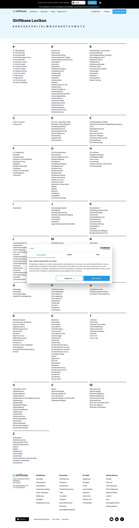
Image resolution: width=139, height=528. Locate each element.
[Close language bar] (100, 3)
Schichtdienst (56, 327)
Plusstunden (55, 303)
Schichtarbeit (55, 324)
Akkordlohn (55, 64)
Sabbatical (54, 320)
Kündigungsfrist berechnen (99, 233)
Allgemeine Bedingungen (42, 519)
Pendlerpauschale (57, 289)
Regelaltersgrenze (19, 327)
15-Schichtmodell (19, 53)
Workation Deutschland (98, 407)
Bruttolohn (93, 76)
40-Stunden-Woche (20, 71)
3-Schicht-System (19, 64)
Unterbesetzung (18, 391)
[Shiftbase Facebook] (122, 519)
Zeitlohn (15, 447)
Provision (54, 305)
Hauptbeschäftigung (96, 155)
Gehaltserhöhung (57, 166)
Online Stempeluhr (42, 493)
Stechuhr (54, 361)
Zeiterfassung (40, 482)
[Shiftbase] (19, 11)
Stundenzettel (56, 379)
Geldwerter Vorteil (57, 182)
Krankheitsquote (95, 219)
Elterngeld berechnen (97, 129)
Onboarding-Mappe (19, 294)
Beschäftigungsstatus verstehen (101, 55)
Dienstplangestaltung (58, 126)
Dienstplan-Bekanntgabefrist (61, 124)
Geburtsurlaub (56, 155)
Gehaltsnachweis (57, 171)
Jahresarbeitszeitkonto (59, 208)
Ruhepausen (17, 343)
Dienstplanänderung (58, 129)
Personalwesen (56, 298)
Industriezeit (17, 208)
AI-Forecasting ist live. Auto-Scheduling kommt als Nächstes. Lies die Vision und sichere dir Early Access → (69, 7)
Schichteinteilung (57, 329)
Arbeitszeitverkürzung (58, 110)
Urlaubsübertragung (19, 418)
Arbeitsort (54, 82)
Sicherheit (62, 506)
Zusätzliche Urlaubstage (21, 460)
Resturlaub (16, 333)
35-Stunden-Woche (19, 66)
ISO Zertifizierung (112, 489)
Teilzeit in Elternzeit (96, 329)
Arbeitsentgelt (56, 73)
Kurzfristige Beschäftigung (99, 231)
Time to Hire (94, 338)
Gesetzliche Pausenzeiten (60, 184)
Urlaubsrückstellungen (20, 409)
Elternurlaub (94, 131)
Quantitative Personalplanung (100, 294)
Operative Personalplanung (22, 296)
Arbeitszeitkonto (57, 98)
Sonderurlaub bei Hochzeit (60, 347)
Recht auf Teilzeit (19, 324)
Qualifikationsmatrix (96, 289)
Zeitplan (15, 449)
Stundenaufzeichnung (58, 370)
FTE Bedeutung (18, 152)
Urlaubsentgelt (18, 403)
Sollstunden (55, 340)
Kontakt (108, 479)
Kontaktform (95, 11)
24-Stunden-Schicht (20, 62)
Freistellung (17, 168)
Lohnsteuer (17, 270)
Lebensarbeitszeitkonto (21, 247)
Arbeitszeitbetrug (57, 91)
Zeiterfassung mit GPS (20, 442)
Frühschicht (17, 175)
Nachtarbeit (94, 243)
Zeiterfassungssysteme (21, 444)
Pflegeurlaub (55, 301)
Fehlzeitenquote (18, 157)
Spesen (53, 356)
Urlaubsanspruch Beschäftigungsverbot (26, 398)
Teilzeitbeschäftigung (97, 331)
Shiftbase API (87, 499)
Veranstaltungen (111, 486)
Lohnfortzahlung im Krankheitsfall (24, 259)
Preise (53, 11)
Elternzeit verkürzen (96, 133)
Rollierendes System (20, 338)
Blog (107, 499)
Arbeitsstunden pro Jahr (59, 85)
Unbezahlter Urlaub (19, 389)
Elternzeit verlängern (97, 136)
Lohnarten (16, 254)
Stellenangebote (111, 506)
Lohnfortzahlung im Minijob (22, 261)
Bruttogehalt (94, 73)
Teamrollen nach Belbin (98, 324)
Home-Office (94, 159)
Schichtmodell (56, 331)
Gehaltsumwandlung (58, 175)
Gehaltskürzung (56, 168)
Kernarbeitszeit (95, 208)
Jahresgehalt (55, 210)
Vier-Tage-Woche (57, 396)
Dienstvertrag (55, 136)
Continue (92, 3)
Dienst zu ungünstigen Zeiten (61, 122)
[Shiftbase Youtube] (111, 519)
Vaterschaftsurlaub (57, 391)
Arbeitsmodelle (56, 80)
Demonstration (88, 489)
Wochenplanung (95, 400)
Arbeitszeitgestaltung (58, 96)
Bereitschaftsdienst (96, 53)
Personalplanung (57, 296)
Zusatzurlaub (17, 456)
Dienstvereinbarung (57, 133)
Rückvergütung (18, 347)
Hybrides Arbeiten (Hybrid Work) (101, 164)
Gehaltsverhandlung (58, 177)
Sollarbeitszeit (56, 338)
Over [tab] (97, 254)
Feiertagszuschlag (19, 161)
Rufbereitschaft (18, 340)
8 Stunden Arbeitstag (20, 82)
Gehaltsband (55, 161)
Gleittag (53, 186)
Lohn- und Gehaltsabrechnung (23, 252)
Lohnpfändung (18, 268)
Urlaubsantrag (17, 400)
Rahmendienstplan (19, 320)
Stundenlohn (55, 374)
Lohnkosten (17, 266)
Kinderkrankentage (96, 212)
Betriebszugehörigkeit (97, 64)
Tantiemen (93, 320)
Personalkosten (56, 294)
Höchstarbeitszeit (96, 166)
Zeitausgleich (17, 438)
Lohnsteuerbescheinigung (21, 272)
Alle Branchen (64, 479)
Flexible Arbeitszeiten (20, 166)
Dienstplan (39, 479)
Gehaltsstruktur (56, 173)
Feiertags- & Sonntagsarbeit (22, 159)
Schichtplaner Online (58, 333)
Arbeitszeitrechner (57, 105)
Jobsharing (55, 222)
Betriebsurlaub (94, 62)
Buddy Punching (95, 80)
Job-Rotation (55, 219)
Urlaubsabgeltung (19, 393)
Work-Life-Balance (96, 405)
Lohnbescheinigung (19, 257)
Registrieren (87, 479)
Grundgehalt (55, 196)
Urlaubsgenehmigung (20, 405)
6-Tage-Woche (18, 78)
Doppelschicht (56, 138)
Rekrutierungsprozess (20, 329)
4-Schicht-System (19, 69)
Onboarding (17, 292)
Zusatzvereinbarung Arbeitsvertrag (24, 458)
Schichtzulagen (56, 336)
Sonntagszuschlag (57, 354)
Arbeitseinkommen (57, 71)
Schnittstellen (87, 503)
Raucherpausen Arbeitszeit (22, 322)
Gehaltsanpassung (57, 159)
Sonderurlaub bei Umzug (59, 352)
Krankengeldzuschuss (97, 217)
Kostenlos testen (119, 11)
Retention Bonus (18, 336)
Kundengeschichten (113, 503)
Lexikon (108, 496)
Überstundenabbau (19, 423)
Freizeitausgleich (18, 173)
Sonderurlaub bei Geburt (59, 345)
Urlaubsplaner (40, 486)
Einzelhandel (63, 486)
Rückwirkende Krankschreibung (23, 349)
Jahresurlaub (55, 217)
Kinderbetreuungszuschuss (99, 210)
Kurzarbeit (93, 228)
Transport (62, 499)
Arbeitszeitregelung (57, 107)
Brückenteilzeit (95, 78)
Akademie (86, 493)
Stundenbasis (56, 372)
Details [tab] (69, 254)
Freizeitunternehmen (66, 489)
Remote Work (17, 331)
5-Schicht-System (19, 73)
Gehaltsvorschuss (57, 180)
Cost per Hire (17, 124)
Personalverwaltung (43, 489)
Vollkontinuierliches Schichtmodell (62, 398)
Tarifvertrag (94, 322)
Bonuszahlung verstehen (98, 69)
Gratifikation (55, 193)
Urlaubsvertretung (19, 416)
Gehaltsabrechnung (42, 503)
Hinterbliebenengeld (96, 157)
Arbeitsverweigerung (58, 89)
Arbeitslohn (55, 78)
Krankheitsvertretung (97, 224)
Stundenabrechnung (58, 368)
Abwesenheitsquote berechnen (62, 60)
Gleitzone (54, 191)
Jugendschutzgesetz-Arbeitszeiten (63, 224)
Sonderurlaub (55, 343)
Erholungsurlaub (95, 140)
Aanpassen (68, 278)
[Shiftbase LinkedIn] (117, 519)
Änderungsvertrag (57, 112)
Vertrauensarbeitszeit (58, 393)
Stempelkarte (55, 363)
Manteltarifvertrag (57, 243)
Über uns (109, 482)
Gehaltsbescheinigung (58, 164)
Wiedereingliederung (96, 396)
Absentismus (55, 53)
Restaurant (63, 482)
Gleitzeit (54, 189)
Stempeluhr (55, 365)
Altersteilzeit (55, 66)
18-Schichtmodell (19, 55)
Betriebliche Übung (96, 60)
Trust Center (56, 519)
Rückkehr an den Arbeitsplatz (23, 345)
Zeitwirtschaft (17, 451)
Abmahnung (55, 51)
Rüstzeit (15, 352)
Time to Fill (93, 336)
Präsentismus (55, 310)
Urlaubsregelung (18, 407)
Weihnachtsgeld (95, 391)
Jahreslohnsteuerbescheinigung (62, 215)
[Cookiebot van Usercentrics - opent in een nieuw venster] (101, 248)
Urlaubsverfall (17, 414)
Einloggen (106, 11)
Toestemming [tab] (41, 255)
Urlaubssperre (17, 412)
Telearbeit (93, 333)
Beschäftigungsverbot (97, 57)
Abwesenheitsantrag (58, 55)
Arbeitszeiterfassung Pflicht (60, 94)
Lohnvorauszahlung (19, 275)
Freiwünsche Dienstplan (21, 171)
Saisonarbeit (55, 322)
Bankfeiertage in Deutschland (100, 51)
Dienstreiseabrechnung (59, 131)
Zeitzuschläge (17, 454)
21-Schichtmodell (19, 60)
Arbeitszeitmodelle (57, 101)
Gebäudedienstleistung (67, 510)
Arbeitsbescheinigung (58, 69)
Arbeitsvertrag (56, 87)
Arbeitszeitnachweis (58, 103)
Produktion (63, 496)
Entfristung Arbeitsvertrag (98, 138)
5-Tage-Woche (18, 76)
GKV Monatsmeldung (58, 152)
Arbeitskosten (56, 76)
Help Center (87, 496)
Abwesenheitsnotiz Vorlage (60, 57)
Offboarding (17, 289)
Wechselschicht (95, 389)
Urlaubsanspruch (18, 396)
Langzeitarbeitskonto (20, 243)
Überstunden (17, 421)
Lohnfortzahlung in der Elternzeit (24, 263)
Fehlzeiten (16, 155)
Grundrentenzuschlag (58, 198)
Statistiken (39, 499)
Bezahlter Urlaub (95, 66)
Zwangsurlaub (17, 463)
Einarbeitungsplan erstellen (99, 122)
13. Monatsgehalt (18, 51)
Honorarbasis (94, 161)
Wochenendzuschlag (97, 398)
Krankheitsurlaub (95, 222)
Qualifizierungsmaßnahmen (99, 292)
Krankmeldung (94, 226)
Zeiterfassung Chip (19, 440)
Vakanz (53, 389)
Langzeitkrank (17, 245)
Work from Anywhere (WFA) (99, 403)
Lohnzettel (16, 277)
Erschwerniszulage (96, 142)
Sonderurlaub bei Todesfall (60, 349)
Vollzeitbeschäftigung (58, 400)
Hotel (61, 493)
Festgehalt (16, 164)
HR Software (94, 152)
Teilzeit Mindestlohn (96, 327)
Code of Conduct (19, 122)
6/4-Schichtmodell (19, 80)
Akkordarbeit (55, 62)
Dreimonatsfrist (56, 140)
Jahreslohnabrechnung (59, 212)
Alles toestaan (96, 278)
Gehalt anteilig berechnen (59, 157)
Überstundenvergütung (20, 425)
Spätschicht (55, 358)
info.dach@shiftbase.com (20, 485)
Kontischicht (94, 215)
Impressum (65, 519)
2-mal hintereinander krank (22, 57)
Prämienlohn (55, 308)
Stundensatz (55, 377)
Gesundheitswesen (65, 503)
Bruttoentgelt (94, 71)
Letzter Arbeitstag (19, 250)
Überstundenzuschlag (20, 428)
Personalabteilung (57, 292)
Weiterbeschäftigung (97, 393)
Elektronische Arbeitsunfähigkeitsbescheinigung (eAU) (106, 125)
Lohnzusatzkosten (19, 279)
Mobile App (40, 496)
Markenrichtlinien (111, 493)
